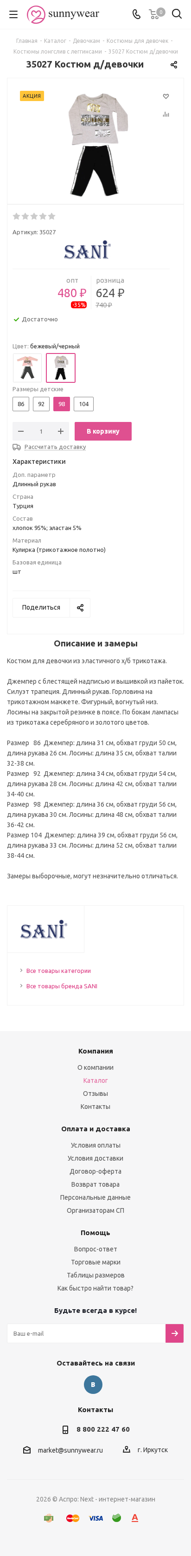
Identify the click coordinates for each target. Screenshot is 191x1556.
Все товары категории (58, 970)
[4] (43, 216)
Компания (95, 1051)
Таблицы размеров (96, 1275)
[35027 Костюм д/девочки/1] (95, 146)
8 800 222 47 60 (103, 1429)
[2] (25, 216)
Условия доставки (95, 1158)
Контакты (95, 1106)
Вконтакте (93, 1384)
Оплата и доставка (95, 1129)
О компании (95, 1067)
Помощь (95, 1233)
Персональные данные (95, 1197)
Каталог (95, 1080)
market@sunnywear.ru (70, 1450)
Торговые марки (96, 1262)
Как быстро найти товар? (95, 1288)
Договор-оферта (95, 1171)
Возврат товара (95, 1184)
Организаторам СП (95, 1210)
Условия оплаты (96, 1145)
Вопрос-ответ (95, 1249)
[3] (34, 216)
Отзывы (95, 1093)
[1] (17, 216)
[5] (52, 216)
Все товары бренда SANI (61, 986)
